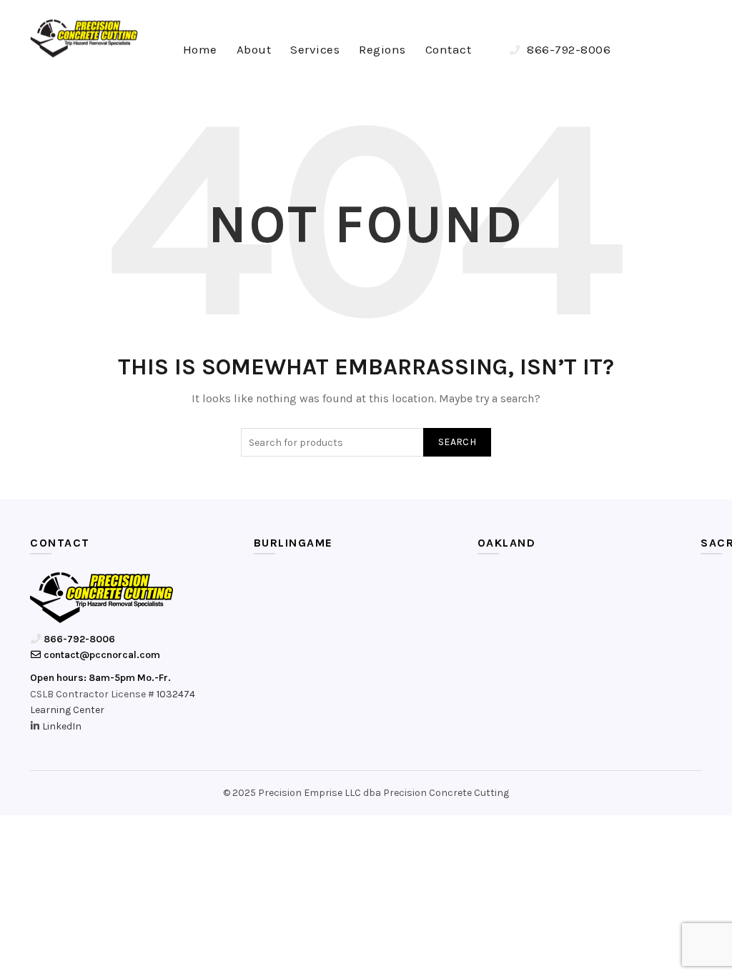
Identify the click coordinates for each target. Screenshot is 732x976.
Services (315, 49)
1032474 (176, 694)
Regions (382, 49)
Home (200, 49)
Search (457, 442)
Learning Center (67, 710)
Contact (448, 49)
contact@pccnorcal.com (100, 655)
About (254, 49)
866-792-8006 (567, 49)
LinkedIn (61, 726)
